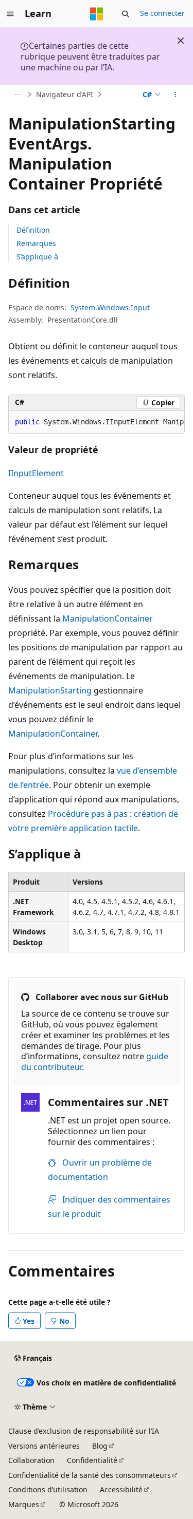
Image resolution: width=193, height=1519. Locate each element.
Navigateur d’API (64, 94)
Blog (100, 1446)
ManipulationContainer (107, 618)
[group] (96, 422)
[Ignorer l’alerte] (180, 40)
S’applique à (37, 256)
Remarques (36, 243)
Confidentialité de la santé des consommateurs (89, 1475)
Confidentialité (92, 1460)
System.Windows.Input (110, 307)
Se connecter (162, 13)
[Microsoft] (96, 14)
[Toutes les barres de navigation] (17, 94)
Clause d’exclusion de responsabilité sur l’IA (83, 1431)
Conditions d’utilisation (47, 1489)
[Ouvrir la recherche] (125, 14)
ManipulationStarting (50, 690)
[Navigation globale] (10, 14)
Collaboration (31, 1460)
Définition (33, 230)
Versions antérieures (44, 1446)
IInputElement (36, 473)
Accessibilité (121, 1489)
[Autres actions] (176, 94)
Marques (23, 1504)
